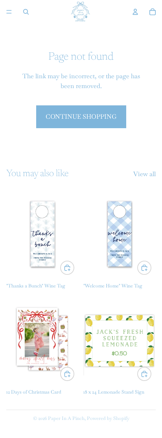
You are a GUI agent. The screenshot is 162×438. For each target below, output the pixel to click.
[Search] (26, 11)
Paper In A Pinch (66, 418)
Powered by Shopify (108, 418)
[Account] (135, 11)
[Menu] (9, 12)
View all (144, 174)
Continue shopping (81, 116)
